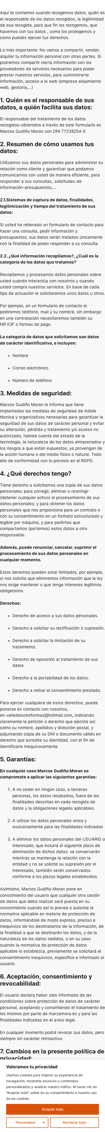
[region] (52, 1096)
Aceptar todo (52, 1109)
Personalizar (25, 1122)
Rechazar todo (74, 1122)
